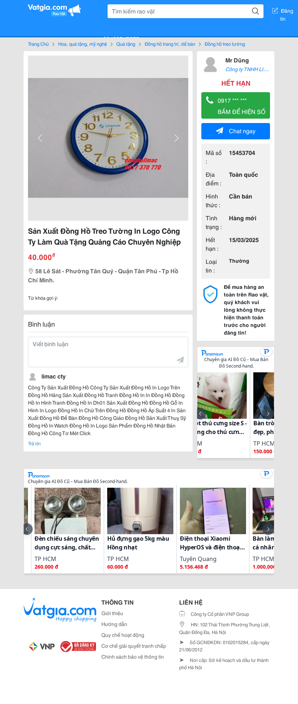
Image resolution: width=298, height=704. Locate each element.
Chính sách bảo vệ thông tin (132, 656)
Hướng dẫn (114, 623)
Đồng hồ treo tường (225, 43)
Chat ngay (242, 130)
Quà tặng (125, 43)
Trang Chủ (38, 43)
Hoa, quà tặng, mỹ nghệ (82, 43)
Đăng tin (287, 12)
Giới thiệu (112, 613)
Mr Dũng (237, 60)
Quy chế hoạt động (122, 634)
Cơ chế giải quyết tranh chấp (133, 645)
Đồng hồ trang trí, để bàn (170, 43)
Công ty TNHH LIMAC (249, 69)
